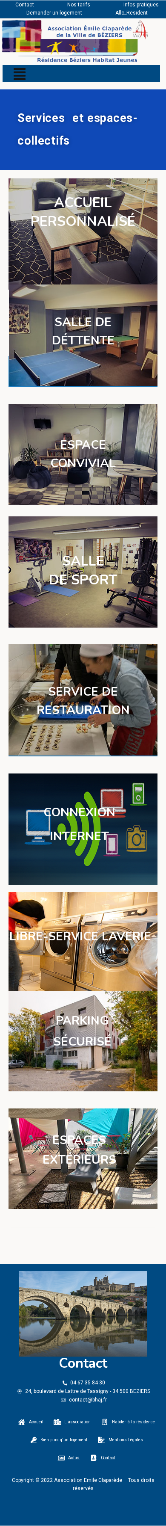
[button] (19, 74)
